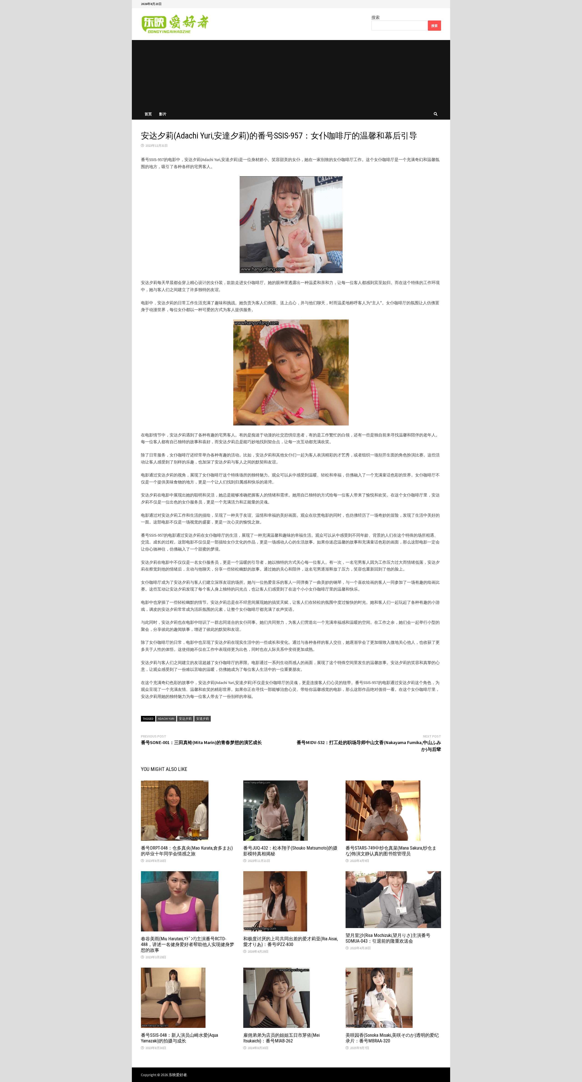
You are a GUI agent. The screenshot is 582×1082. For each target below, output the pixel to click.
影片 (162, 114)
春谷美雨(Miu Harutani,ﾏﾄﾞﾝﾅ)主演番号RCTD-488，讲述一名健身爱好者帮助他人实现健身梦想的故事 (187, 944)
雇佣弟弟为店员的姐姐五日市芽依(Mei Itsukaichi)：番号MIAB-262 (281, 1038)
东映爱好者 (178, 1074)
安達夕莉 (202, 719)
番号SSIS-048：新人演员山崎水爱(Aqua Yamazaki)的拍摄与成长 (179, 1038)
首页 (148, 114)
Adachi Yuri (166, 719)
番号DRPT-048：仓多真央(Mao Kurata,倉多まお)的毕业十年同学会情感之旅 (187, 850)
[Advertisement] (291, 74)
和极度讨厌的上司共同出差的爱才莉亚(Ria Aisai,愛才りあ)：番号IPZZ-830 (290, 941)
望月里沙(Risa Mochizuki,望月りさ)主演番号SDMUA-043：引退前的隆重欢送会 (388, 938)
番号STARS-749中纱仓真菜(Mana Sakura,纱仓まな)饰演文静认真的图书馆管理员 (391, 850)
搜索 (375, 17)
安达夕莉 (185, 719)
